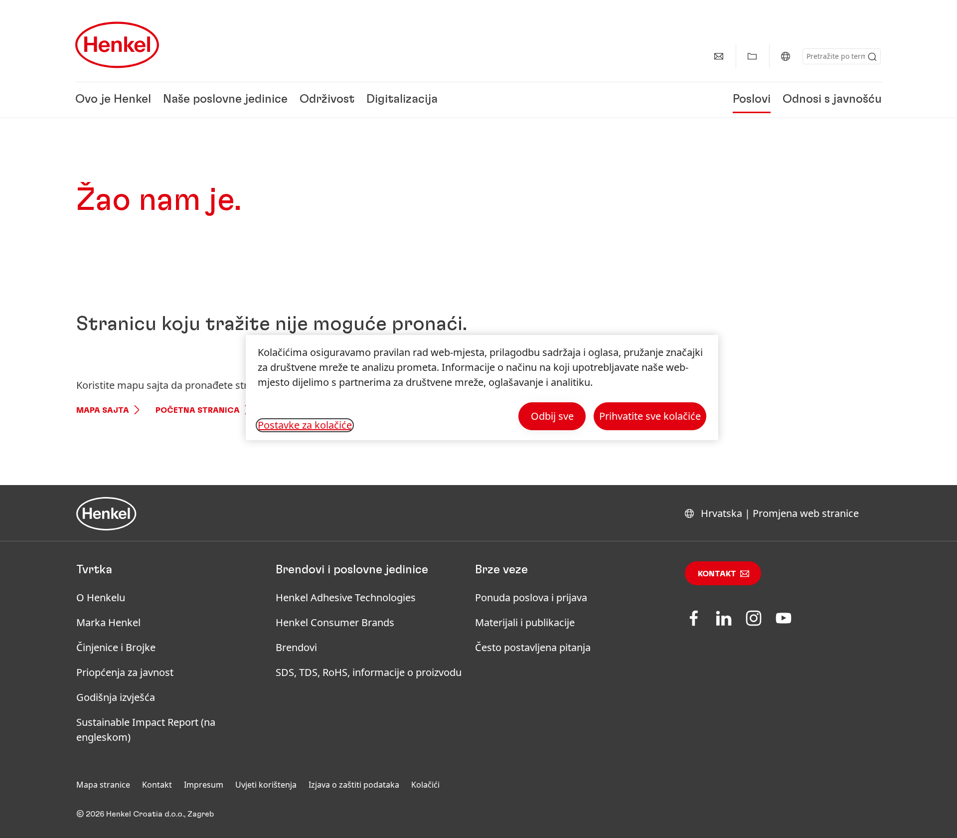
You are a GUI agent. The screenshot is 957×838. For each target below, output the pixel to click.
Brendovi (296, 647)
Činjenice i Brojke (116, 647)
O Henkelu (100, 597)
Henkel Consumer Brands (335, 622)
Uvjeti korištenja (266, 784)
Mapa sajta (102, 410)
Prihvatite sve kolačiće (650, 416)
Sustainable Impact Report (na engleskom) (145, 729)
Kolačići (425, 784)
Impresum (203, 784)
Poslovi (752, 99)
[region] (482, 387)
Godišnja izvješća (115, 697)
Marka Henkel (108, 622)
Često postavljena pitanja (533, 647)
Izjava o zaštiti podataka (354, 784)
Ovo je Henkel (113, 99)
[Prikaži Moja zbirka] (752, 56)
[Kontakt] (719, 56)
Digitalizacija (402, 99)
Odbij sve (552, 416)
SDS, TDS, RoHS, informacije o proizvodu (369, 672)
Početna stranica (198, 410)
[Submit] (872, 57)
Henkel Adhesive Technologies (346, 597)
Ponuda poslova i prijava (531, 597)
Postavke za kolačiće (305, 425)
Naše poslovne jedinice (225, 99)
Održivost (327, 99)
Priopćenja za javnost (126, 672)
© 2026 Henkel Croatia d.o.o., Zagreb (145, 814)
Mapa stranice (103, 784)
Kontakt (717, 574)
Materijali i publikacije (525, 622)
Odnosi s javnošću (832, 99)
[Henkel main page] (117, 45)
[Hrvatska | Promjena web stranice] (786, 56)
